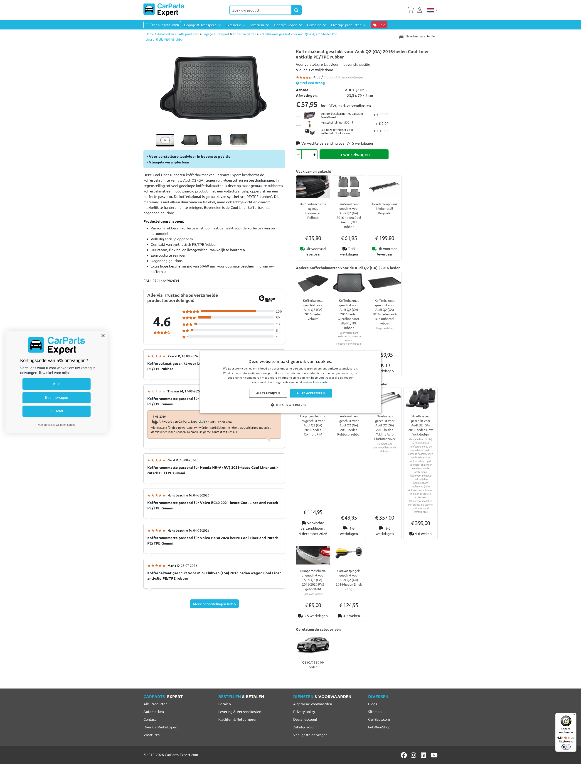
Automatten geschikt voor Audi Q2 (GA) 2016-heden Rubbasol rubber (349, 425)
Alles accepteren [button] (311, 393)
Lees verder (321, 382)
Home (150, 34)
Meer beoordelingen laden (214, 603)
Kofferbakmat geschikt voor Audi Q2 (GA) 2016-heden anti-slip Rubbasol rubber (384, 311)
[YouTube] (434, 755)
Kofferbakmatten (244, 34)
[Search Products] (296, 10)
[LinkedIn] (424, 755)
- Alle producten (188, 34)
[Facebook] (404, 755)
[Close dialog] (103, 335)
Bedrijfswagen (56, 397)
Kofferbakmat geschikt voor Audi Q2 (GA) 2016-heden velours (313, 309)
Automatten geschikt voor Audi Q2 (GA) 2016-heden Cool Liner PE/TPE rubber (349, 215)
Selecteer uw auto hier (421, 36)
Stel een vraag (312, 82)
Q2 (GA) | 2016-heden (313, 664)
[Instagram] (414, 755)
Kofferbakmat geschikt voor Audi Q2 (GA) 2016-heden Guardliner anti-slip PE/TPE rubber (349, 314)
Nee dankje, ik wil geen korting (57, 424)
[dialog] (290, 382)
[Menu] (573, 715)
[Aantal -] (299, 154)
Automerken (165, 34)
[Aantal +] (315, 154)
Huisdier (56, 411)
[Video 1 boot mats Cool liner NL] (165, 140)
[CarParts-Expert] (163, 10)
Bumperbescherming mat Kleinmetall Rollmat (313, 210)
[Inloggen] (420, 9)
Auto (56, 384)
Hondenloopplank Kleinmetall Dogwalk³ (384, 208)
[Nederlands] (432, 9)
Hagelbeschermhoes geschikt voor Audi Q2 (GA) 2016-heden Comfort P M (313, 425)
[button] (290, 404)
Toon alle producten (164, 24)
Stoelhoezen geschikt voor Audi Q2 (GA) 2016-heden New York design (420, 425)
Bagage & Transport (216, 34)
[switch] (566, 746)
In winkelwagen (354, 154)
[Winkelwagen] (411, 9)
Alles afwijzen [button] (268, 393)
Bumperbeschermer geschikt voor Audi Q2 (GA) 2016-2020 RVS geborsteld (313, 580)
